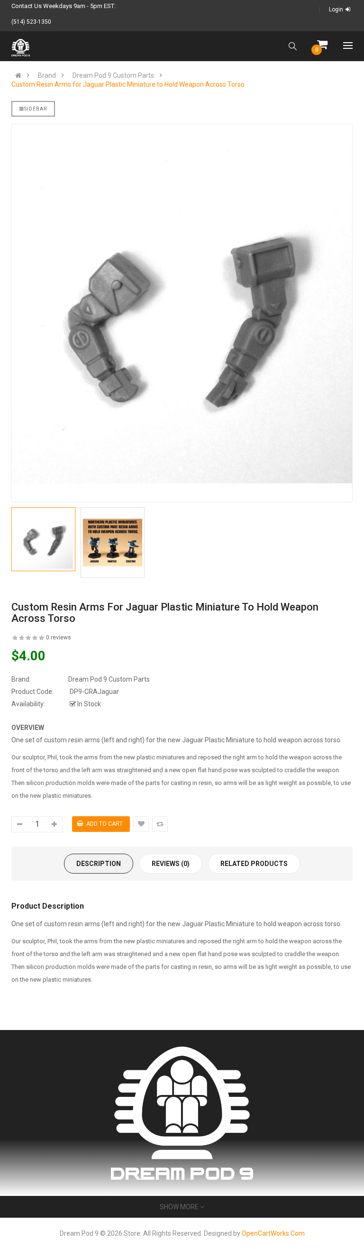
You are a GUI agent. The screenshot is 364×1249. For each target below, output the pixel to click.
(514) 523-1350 (31, 21)
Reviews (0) (171, 863)
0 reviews (58, 637)
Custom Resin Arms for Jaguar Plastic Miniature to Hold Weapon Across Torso (128, 84)
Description (98, 863)
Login (336, 9)
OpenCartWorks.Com (273, 1233)
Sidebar (35, 108)
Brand (47, 75)
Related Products (254, 863)
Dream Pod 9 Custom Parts (113, 75)
